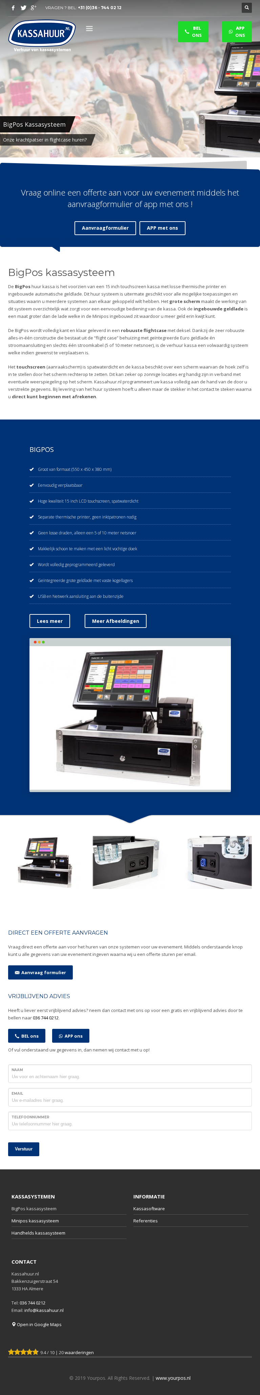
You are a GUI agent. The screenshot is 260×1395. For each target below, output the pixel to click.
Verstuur (23, 1148)
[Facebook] (13, 8)
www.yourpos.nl (173, 1378)
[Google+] (33, 8)
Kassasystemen (33, 1196)
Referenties (145, 1221)
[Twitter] (23, 8)
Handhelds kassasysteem (38, 1233)
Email (17, 1093)
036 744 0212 (46, 1018)
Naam (17, 1070)
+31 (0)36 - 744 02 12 (100, 7)
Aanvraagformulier (105, 228)
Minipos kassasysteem (35, 1221)
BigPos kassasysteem (34, 1209)
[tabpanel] (130, 78)
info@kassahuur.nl (44, 1310)
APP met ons (162, 228)
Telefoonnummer (30, 1117)
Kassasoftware (149, 1209)
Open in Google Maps (39, 1324)
